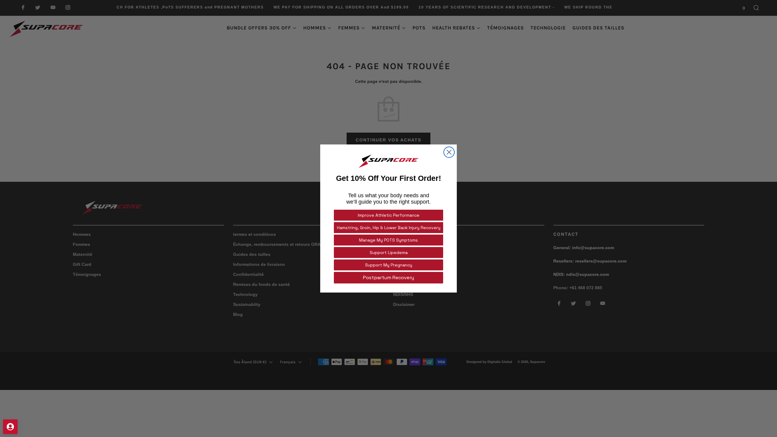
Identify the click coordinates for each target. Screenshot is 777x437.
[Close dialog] (449, 152)
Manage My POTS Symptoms (388, 240)
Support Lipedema (389, 252)
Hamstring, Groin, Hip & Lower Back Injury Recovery (388, 227)
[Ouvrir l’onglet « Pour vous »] (10, 426)
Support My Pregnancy (388, 265)
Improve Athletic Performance (388, 215)
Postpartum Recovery (388, 277)
